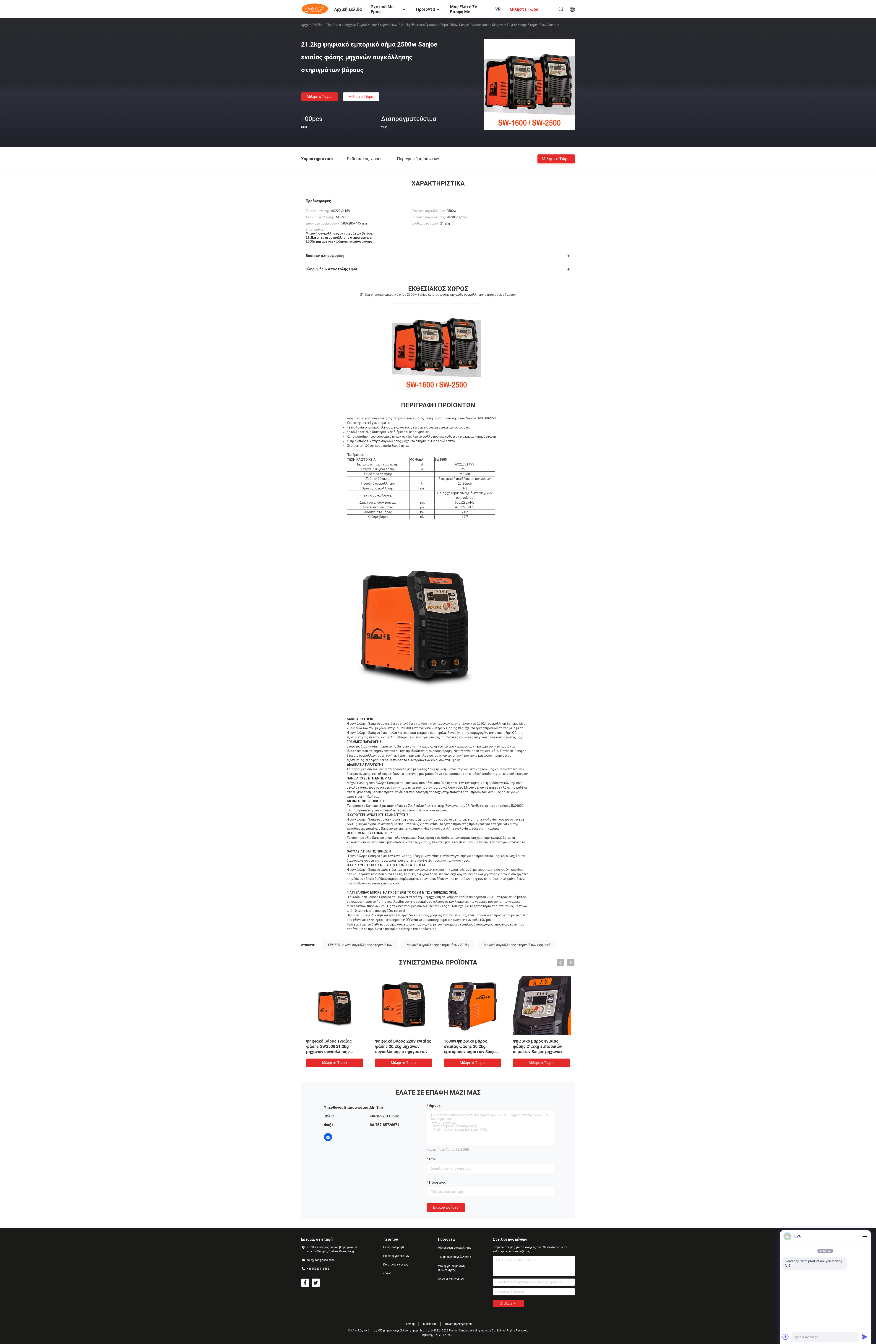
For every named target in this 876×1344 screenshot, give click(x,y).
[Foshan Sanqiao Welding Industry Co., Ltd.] (314, 8)
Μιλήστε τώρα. (319, 96)
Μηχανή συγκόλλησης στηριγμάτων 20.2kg (438, 945)
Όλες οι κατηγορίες (451, 1278)
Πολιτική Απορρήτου (458, 1324)
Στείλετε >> (508, 1303)
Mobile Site (429, 1324)
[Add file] (785, 1337)
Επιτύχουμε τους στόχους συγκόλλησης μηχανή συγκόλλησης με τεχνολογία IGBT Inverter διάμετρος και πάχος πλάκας (471, 1051)
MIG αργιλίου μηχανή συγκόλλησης (451, 1268)
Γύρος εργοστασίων (396, 1256)
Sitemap (409, 1324)
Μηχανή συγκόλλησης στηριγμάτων (370, 25)
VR (498, 9)
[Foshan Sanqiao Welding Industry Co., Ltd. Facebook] (305, 1283)
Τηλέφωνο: (437, 1182)
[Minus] (864, 1236)
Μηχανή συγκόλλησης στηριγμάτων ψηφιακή (517, 945)
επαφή (387, 1273)
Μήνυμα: (434, 1106)
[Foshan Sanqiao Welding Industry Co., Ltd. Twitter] (316, 1283)
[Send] (864, 1337)
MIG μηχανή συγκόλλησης (454, 1247)
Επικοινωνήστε (446, 1207)
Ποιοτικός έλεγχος (395, 1264)
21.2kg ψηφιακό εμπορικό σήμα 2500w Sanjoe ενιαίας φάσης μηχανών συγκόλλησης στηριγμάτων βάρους (332, 1051)
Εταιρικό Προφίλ (394, 1247)
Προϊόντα (334, 25)
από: (432, 1159)
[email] (328, 1137)
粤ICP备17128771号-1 (438, 1335)
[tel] (341, 1137)
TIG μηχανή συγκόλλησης (454, 1256)
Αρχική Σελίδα (312, 25)
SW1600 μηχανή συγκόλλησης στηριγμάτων (360, 945)
